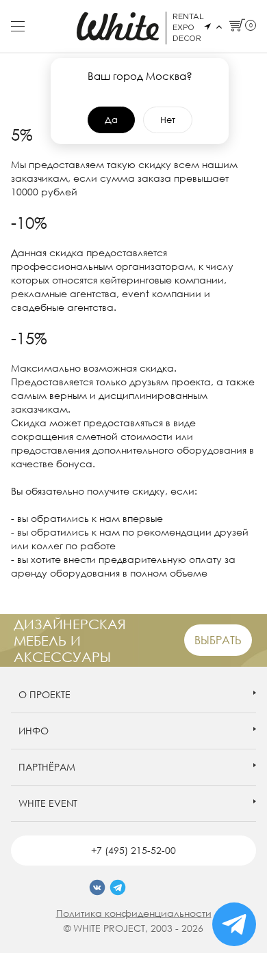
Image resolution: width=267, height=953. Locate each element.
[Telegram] (118, 887)
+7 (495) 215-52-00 (133, 850)
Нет (167, 119)
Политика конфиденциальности (134, 913)
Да (111, 119)
